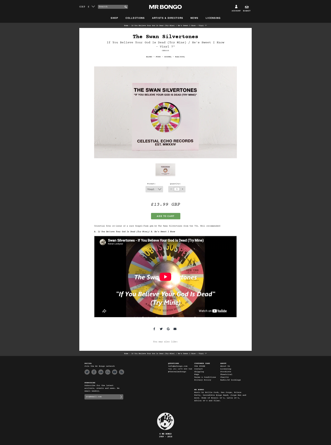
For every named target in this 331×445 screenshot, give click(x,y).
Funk (158, 57)
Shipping (199, 371)
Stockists (225, 371)
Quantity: (175, 184)
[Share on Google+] (168, 328)
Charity (224, 377)
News (194, 17)
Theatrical (226, 374)
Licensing (213, 17)
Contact (198, 369)
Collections (135, 17)
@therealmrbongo (177, 371)
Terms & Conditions (205, 377)
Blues (149, 57)
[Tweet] (161, 328)
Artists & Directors (167, 17)
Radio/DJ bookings (230, 380)
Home (126, 26)
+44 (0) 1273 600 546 (180, 369)
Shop (114, 17)
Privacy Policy (202, 380)
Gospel (168, 57)
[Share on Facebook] (154, 328)
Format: (151, 184)
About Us (225, 366)
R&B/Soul (180, 57)
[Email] (175, 328)
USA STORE (199, 366)
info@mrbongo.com (177, 366)
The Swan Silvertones (165, 37)
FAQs (196, 374)
